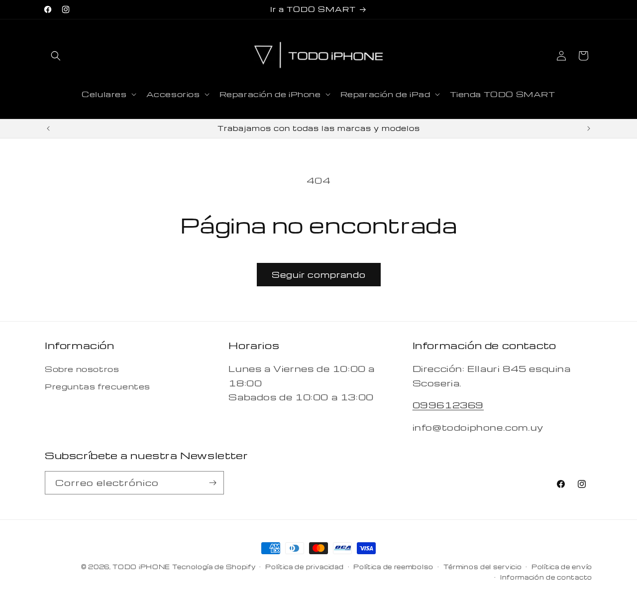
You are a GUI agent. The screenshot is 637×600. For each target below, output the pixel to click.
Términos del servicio (482, 567)
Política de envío (561, 567)
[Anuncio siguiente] (589, 128)
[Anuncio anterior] (48, 128)
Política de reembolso (393, 567)
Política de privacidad (304, 567)
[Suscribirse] (212, 482)
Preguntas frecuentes (97, 386)
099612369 (448, 404)
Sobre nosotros (82, 369)
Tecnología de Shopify (214, 567)
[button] (56, 56)
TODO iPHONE (141, 567)
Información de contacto (546, 577)
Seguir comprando (319, 274)
